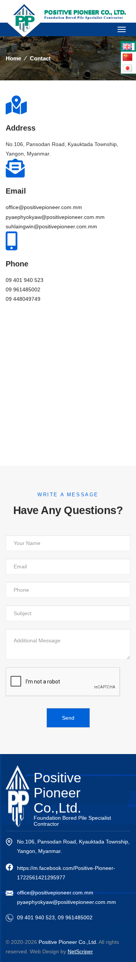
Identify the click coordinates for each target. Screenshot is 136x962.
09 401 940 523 (24, 280)
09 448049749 (23, 299)
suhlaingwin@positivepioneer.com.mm (51, 226)
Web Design (44, 951)
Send (68, 718)
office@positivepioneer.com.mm (44, 207)
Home (13, 58)
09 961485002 (23, 289)
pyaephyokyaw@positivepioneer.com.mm (55, 217)
